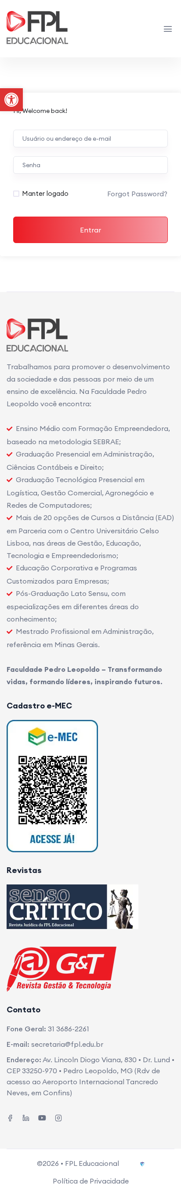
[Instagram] (58, 1117)
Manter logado (45, 193)
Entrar (90, 229)
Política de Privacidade (91, 1180)
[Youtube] (42, 1117)
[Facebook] (10, 1117)
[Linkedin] (25, 1117)
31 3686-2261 (68, 1028)
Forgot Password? (137, 193)
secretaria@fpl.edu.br (67, 1044)
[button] (11, 99)
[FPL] (40, 29)
